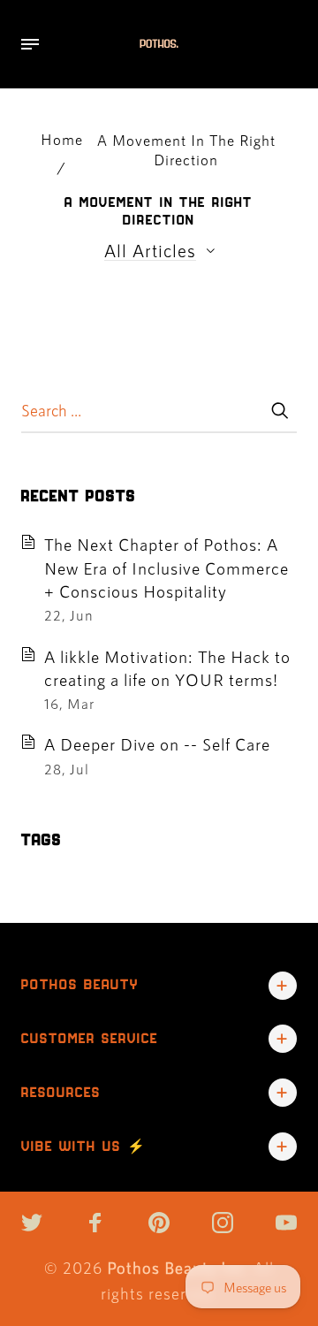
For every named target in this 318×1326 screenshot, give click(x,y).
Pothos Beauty (80, 984)
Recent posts (78, 496)
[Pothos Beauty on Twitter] (31, 1222)
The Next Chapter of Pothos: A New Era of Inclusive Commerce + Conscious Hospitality (166, 567)
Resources (61, 1092)
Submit (279, 410)
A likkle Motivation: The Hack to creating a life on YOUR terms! (167, 668)
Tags (41, 840)
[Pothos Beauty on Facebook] (95, 1222)
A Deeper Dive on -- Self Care (157, 744)
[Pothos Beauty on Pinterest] (159, 1222)
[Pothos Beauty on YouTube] (286, 1222)
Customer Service (89, 1038)
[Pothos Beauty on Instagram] (222, 1222)
